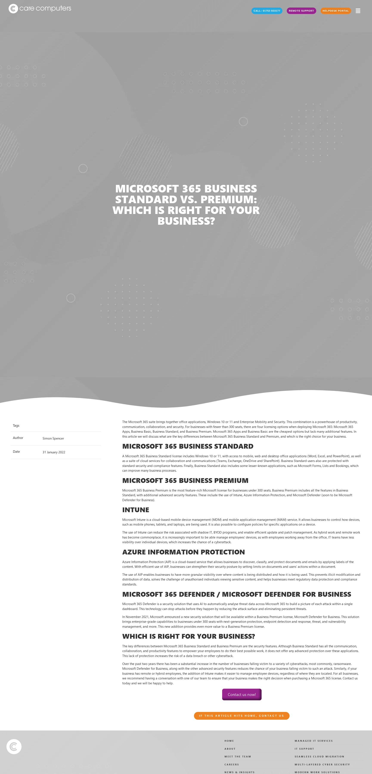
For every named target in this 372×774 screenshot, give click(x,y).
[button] (266, 11)
